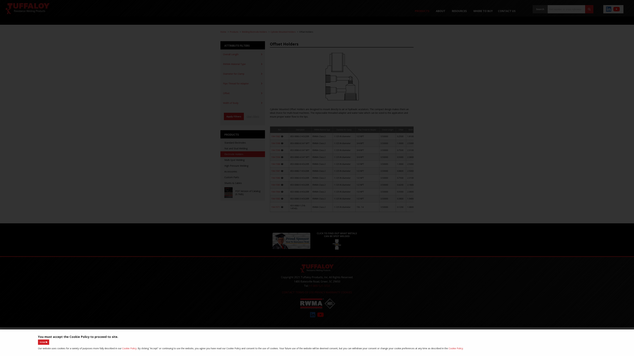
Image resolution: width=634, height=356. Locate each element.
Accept (43, 342)
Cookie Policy (129, 348)
